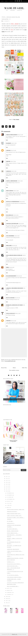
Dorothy (8, 161)
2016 (7, 478)
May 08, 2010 (22, 201)
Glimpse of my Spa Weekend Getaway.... (14, 526)
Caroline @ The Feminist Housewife (14, 288)
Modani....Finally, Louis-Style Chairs (14, 539)
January (9, 594)
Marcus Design (9, 190)
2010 (7, 491)
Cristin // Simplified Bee (11, 180)
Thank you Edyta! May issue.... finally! (14, 552)
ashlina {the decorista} (12, 134)
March (8, 590)
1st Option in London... (13, 575)
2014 (7, 482)
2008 (7, 598)
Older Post (24, 367)
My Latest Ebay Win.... (12, 528)
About (6, 1)
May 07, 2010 (20, 134)
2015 (7, 480)
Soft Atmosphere (10, 235)
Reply (7, 147)
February (9, 592)
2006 (7, 602)
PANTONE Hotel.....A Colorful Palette (14, 535)
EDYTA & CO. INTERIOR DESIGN (12, 201)
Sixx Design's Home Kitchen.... (14, 577)
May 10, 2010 (17, 313)
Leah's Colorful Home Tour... (14, 515)
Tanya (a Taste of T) (10, 313)
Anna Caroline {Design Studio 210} (14, 255)
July (8, 503)
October (9, 497)
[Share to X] (6, 126)
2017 (7, 476)
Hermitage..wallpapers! (13, 549)
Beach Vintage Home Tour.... (14, 513)
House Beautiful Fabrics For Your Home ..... (15, 555)
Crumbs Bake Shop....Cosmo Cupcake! (14, 580)
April (8, 588)
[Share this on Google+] (10, 126)
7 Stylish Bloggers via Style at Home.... (15, 572)
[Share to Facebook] (3, 126)
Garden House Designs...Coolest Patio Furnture (15, 559)
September (9, 499)
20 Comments (6, 21)
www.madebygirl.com (10, 361)
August (9, 501)
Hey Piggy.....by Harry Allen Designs (14, 546)
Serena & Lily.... (11, 561)
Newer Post (4, 367)
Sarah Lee (8, 171)
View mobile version (14, 370)
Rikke (7, 267)
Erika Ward (9, 245)
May (8, 507)
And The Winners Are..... (13, 586)
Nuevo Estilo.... (11, 523)
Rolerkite (8, 143)
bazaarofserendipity (11, 275)
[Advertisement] (13, 623)
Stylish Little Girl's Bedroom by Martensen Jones (15, 583)
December (9, 493)
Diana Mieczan (9, 215)
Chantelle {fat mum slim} (12, 223)
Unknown (8, 150)
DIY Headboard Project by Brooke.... (13, 543)
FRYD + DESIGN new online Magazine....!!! (13, 568)
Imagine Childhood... (12, 511)
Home (2, 1)
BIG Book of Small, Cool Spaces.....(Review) (16, 518)
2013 (7, 484)
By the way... (10, 521)
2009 (7, 596)
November (9, 495)
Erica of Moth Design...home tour (15, 509)
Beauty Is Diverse (10, 297)
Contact (11, 1)
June (8, 505)
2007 (7, 600)
